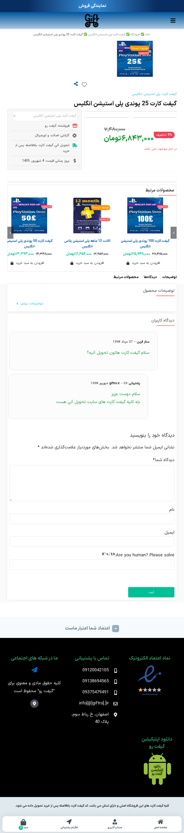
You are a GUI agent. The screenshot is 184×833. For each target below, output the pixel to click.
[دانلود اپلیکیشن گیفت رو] (156, 754)
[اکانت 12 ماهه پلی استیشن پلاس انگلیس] (87, 215)
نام (171, 509)
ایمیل (169, 532)
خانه (147, 34)
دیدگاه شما (163, 460)
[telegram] (34, 669)
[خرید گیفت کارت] (92, 15)
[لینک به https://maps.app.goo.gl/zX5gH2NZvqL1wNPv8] (34, 703)
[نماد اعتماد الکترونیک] (150, 666)
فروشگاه (135, 34)
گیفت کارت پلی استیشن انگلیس (106, 34)
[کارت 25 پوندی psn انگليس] (80, 59)
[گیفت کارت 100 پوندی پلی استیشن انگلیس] (145, 215)
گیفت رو (46, 691)
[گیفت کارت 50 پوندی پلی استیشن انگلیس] (29, 215)
